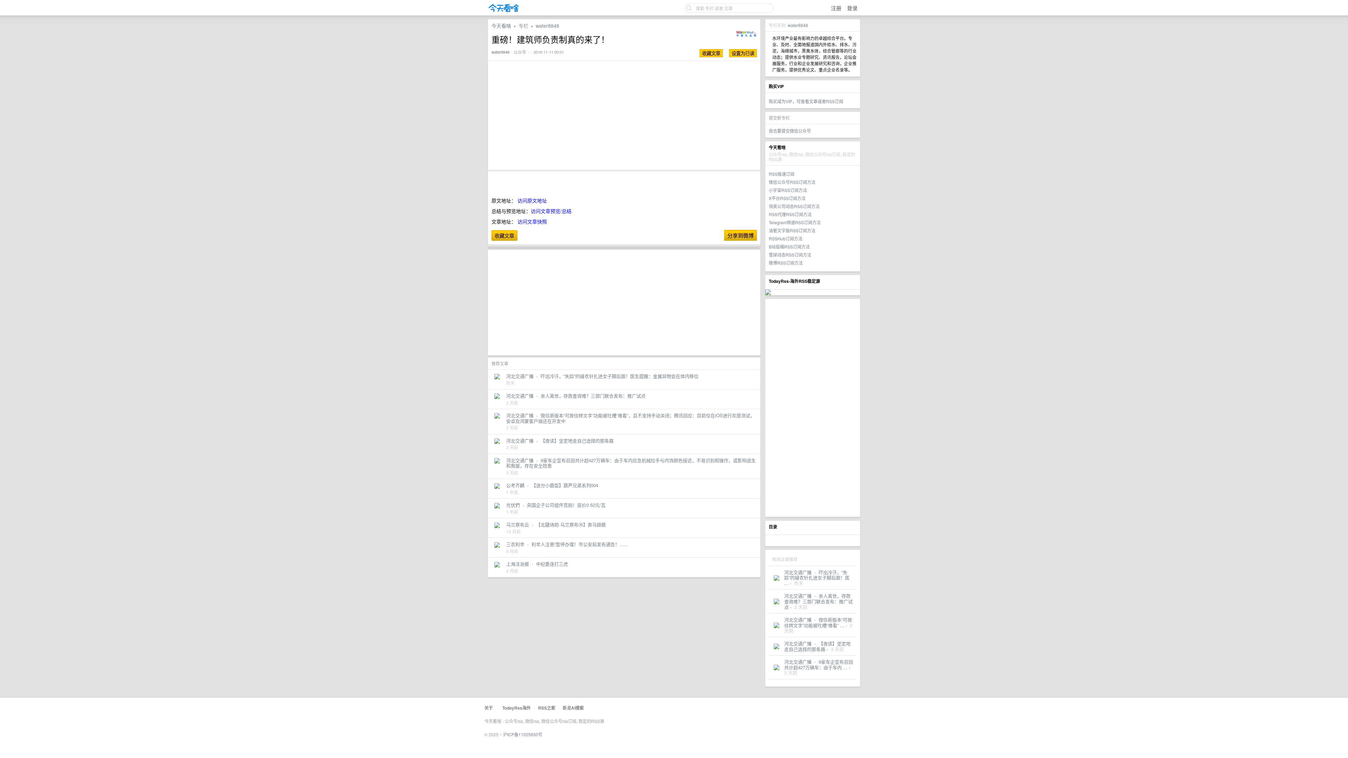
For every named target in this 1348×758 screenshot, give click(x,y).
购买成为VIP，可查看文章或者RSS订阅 (806, 101)
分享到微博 (740, 235)
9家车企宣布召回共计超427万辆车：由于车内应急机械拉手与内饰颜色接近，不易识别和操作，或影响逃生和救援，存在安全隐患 (631, 463)
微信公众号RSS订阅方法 (792, 182)
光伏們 (513, 504)
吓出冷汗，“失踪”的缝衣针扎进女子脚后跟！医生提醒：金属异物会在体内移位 (620, 376)
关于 (488, 708)
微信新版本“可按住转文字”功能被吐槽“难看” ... (818, 622)
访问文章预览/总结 (551, 210)
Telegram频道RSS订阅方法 (795, 222)
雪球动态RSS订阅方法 (790, 255)
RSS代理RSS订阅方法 (790, 214)
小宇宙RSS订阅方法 (788, 190)
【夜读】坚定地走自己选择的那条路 (817, 646)
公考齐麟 (515, 485)
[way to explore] (504, 10)
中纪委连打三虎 (552, 563)
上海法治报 (517, 563)
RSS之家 (546, 708)
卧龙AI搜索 (573, 708)
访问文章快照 (532, 221)
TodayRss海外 (516, 708)
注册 (836, 8)
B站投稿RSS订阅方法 (789, 247)
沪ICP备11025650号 (522, 734)
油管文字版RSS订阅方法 (792, 230)
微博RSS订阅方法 (786, 263)
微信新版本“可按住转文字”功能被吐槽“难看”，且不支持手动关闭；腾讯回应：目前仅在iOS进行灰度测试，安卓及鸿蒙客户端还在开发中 (630, 418)
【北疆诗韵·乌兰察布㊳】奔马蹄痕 (571, 524)
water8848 (798, 25)
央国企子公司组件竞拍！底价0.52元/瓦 (566, 504)
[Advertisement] (813, 407)
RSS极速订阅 (781, 174)
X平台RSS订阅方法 (787, 198)
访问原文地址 (532, 200)
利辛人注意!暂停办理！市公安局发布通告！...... (579, 544)
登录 (852, 8)
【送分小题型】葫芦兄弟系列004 (564, 485)
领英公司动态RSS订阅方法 (794, 206)
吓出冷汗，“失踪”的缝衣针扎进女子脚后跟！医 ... (817, 577)
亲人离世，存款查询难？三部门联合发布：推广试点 (818, 601)
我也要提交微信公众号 (790, 131)
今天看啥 (501, 25)
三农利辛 (515, 544)
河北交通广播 (798, 572)
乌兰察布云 (517, 524)
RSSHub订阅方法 (785, 238)
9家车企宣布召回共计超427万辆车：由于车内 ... (818, 664)
